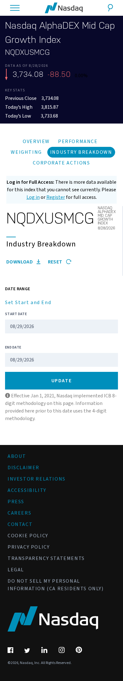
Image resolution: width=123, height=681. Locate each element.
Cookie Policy (28, 535)
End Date (13, 347)
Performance (78, 141)
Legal (16, 569)
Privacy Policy (29, 547)
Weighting (26, 152)
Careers (19, 513)
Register (55, 197)
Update (61, 380)
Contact (20, 524)
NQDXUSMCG (27, 52)
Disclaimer (23, 467)
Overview (36, 141)
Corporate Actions (61, 162)
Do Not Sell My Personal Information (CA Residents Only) (56, 585)
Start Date (16, 314)
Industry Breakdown (81, 152)
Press (16, 501)
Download (20, 261)
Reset (55, 261)
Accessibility (27, 490)
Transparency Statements (46, 558)
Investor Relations (37, 479)
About (17, 456)
